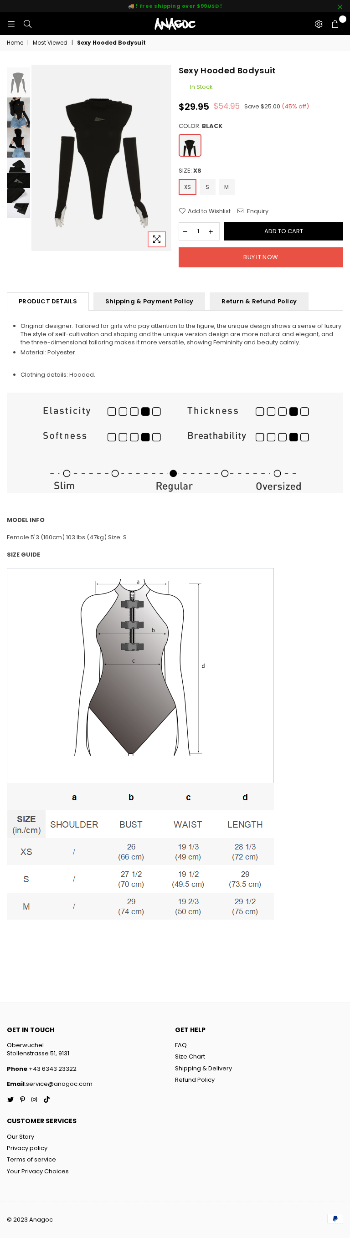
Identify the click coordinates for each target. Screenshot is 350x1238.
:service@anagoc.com (59, 1083)
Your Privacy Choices (38, 1171)
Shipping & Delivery (203, 1068)
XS (187, 187)
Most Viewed (50, 42)
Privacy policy (27, 1148)
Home (15, 42)
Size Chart (190, 1056)
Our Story (20, 1136)
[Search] (27, 24)
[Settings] (318, 24)
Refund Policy (195, 1079)
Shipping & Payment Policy (149, 301)
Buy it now (260, 257)
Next (164, 158)
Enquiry (257, 211)
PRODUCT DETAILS (48, 301)
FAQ (181, 1045)
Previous (39, 158)
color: (200, 126)
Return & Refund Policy (259, 301)
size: (190, 171)
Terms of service (31, 1159)
